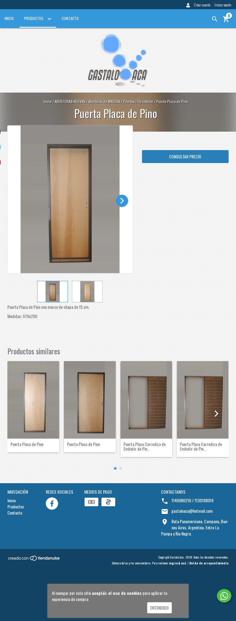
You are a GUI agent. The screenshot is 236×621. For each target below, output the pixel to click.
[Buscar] (215, 19)
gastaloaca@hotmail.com (192, 511)
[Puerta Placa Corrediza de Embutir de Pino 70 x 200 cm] (146, 399)
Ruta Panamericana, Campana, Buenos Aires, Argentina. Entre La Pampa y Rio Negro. (195, 527)
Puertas (129, 101)
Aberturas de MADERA (104, 101)
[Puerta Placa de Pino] (33, 399)
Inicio (9, 18)
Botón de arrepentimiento (209, 563)
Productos (34, 18)
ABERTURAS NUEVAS (70, 101)
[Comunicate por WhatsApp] (224, 596)
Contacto (70, 18)
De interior (145, 101)
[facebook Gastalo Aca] (52, 503)
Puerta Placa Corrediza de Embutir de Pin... (145, 446)
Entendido (159, 607)
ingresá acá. (178, 563)
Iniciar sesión (222, 4)
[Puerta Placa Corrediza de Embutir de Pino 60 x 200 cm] (203, 399)
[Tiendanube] (34, 559)
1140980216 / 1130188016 (192, 500)
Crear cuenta (202, 4)
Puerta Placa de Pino (26, 444)
